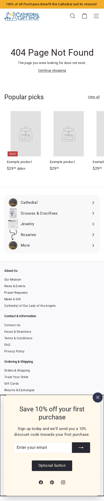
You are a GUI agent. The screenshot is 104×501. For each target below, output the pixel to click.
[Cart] (84, 16)
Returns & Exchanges (19, 390)
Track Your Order (16, 377)
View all (94, 97)
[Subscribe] (81, 447)
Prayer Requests (16, 292)
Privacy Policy (14, 351)
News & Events (14, 286)
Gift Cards (11, 383)
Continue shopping (52, 70)
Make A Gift (12, 299)
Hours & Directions (17, 331)
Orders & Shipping (17, 370)
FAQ (7, 345)
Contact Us (12, 325)
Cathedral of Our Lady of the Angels (30, 306)
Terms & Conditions (18, 338)
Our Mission (12, 279)
